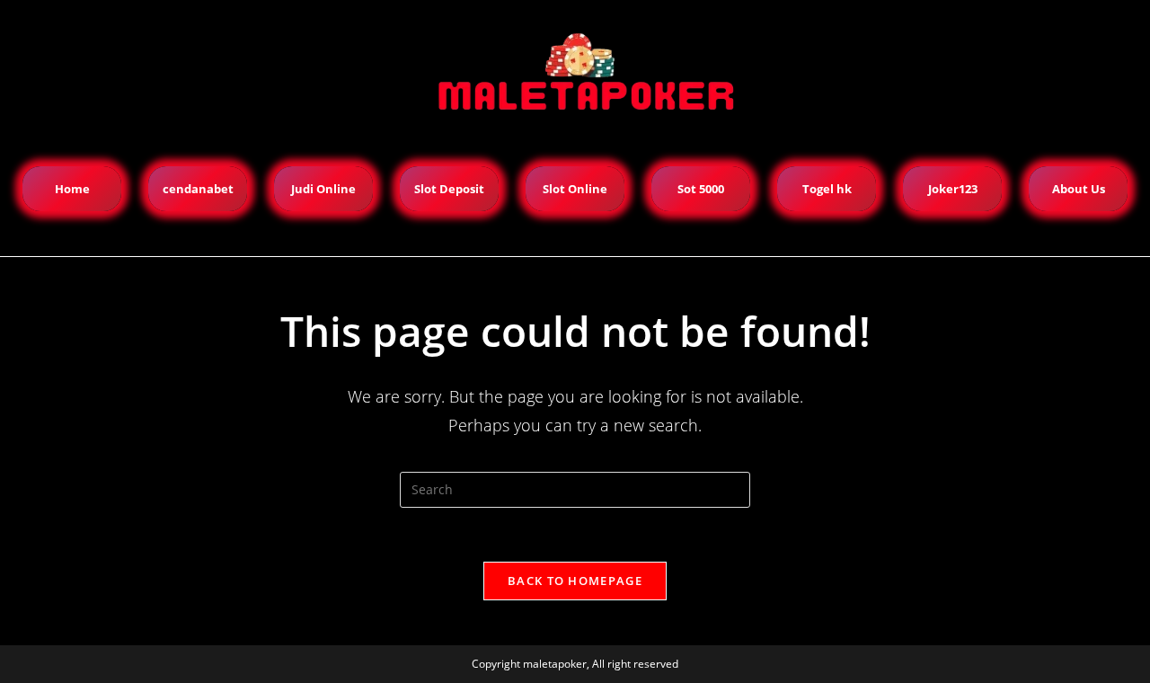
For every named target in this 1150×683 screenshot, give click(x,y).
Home (72, 189)
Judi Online (323, 189)
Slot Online (575, 189)
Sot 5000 (700, 189)
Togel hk (827, 189)
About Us (1078, 189)
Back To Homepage (575, 580)
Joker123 (953, 189)
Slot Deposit (449, 189)
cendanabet (198, 189)
